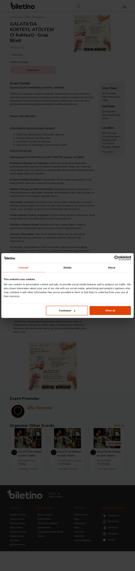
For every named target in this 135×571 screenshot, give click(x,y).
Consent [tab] (23, 267)
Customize (65, 310)
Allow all (110, 310)
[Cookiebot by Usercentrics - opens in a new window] (116, 257)
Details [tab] (68, 267)
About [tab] (111, 267)
